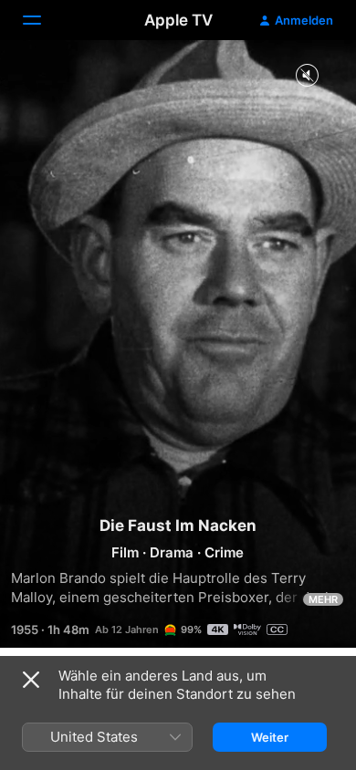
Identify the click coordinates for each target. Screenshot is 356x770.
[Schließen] (31, 679)
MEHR (323, 599)
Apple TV (178, 20)
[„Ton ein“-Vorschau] (306, 76)
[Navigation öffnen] (43, 20)
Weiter (269, 737)
